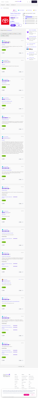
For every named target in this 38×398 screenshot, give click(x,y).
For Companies (34, 1)
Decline (32, 394)
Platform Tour (16, 376)
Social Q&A (16, 381)
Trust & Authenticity (31, 379)
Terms (29, 381)
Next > (23, 366)
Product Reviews (17, 379)
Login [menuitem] (29, 1)
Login (29, 384)
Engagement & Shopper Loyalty (24, 380)
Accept (26, 394)
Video (15, 384)
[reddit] (29, 49)
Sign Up (30, 386)
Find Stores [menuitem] (2, 1)
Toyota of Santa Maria (15, 13)
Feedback (16, 386)
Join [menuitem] (27, 1)
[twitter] (28, 49)
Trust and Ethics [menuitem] (7, 1)
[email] (30, 49)
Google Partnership (31, 376)
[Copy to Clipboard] (32, 49)
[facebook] (27, 49)
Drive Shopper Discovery (24, 376)
